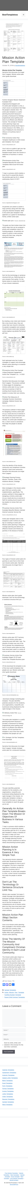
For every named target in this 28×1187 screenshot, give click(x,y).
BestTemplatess (10, 15)
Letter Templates (7, 1094)
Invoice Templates (8, 1091)
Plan (16, 992)
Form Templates (7, 1086)
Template (21, 992)
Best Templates (15, 1175)
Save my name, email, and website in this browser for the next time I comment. (13, 1045)
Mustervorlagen (14, 1180)
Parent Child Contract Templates (14, 997)
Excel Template (15, 1176)
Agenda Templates (8, 1070)
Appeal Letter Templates (10, 1078)
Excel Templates (7, 1083)
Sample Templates (10, 990)
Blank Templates (7, 1080)
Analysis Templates (8, 1075)
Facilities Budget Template (12, 995)
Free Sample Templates (11, 1173)
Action (6, 992)
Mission (11, 992)
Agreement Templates (9, 1072)
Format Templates (8, 1088)
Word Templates (7, 1104)
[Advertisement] (14, 1138)
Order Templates (7, 1096)
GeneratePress (14, 1184)
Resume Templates (8, 1099)
